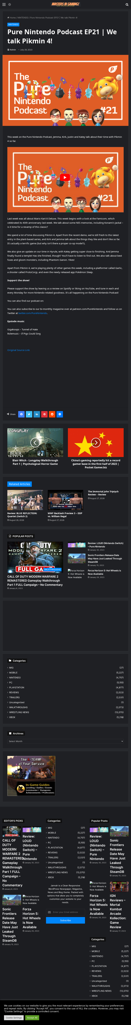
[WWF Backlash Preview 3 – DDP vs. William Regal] (65, 500)
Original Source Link (18, 350)
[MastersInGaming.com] (65, 4)
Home (12, 17)
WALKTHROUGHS (18, 707)
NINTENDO (23, 17)
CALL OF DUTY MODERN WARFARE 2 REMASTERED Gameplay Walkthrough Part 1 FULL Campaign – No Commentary (35, 580)
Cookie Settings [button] (14, 1017)
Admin (13, 49)
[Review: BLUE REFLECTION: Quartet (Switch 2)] (25, 500)
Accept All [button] (32, 1017)
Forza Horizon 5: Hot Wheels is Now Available (32, 918)
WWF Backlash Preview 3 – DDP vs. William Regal (65, 515)
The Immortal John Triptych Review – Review (103, 493)
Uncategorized (16, 702)
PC (10, 682)
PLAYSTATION (16, 687)
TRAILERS (14, 697)
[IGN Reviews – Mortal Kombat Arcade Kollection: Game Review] (119, 886)
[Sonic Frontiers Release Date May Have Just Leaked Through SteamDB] (76, 559)
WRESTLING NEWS (19, 712)
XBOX (12, 717)
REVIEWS (14, 692)
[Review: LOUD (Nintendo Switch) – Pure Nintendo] (76, 544)
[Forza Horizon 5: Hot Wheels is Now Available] (76, 575)
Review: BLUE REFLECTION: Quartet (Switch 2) (22, 515)
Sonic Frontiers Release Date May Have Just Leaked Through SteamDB (105, 558)
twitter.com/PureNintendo (32, 313)
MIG (11, 667)
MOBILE (13, 672)
